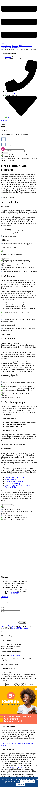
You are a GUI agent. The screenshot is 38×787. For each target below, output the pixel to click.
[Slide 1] (2, 258)
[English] (11, 117)
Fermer (3, 46)
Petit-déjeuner (23, 46)
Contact (10, 48)
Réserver (16, 48)
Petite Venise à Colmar (12, 483)
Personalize (20, 784)
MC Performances (16, 655)
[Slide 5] (10, 504)
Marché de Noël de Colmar (14, 481)
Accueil (8, 46)
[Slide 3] (6, 258)
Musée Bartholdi (10, 479)
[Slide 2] (4, 258)
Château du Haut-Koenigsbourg (15, 477)
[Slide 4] (8, 258)
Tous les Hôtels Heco (8, 626)
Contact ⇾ (4, 597)
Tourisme (4, 48)
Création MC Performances (20, 628)
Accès (30, 46)
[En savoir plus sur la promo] (18, 723)
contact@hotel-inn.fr (17, 767)
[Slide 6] (12, 504)
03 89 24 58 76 (14, 593)
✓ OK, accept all (27, 782)
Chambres (15, 46)
